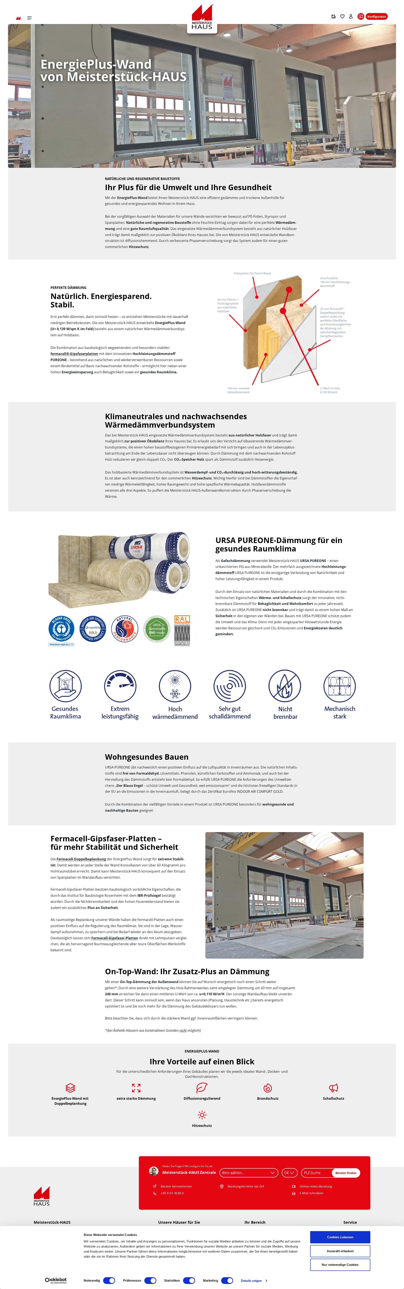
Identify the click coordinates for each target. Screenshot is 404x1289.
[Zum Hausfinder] (333, 16)
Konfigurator (376, 17)
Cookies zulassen (340, 1237)
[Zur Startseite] (18, 18)
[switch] (150, 1280)
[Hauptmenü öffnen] (29, 18)
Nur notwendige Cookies (340, 1264)
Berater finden (345, 1173)
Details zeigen (251, 1280)
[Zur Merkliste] (342, 16)
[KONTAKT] (361, 17)
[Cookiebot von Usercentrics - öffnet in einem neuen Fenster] (55, 1281)
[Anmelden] (351, 16)
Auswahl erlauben (340, 1251)
